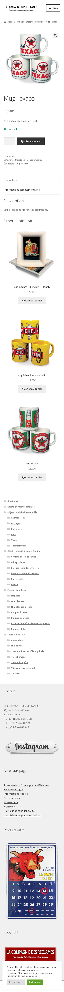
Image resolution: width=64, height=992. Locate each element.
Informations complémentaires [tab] (22, 189)
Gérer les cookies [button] (16, 982)
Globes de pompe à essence (25, 573)
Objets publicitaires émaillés (22, 512)
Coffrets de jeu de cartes (23, 556)
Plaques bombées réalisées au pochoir (30, 623)
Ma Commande (12, 798)
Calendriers (17, 640)
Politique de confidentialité (19, 810)
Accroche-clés (18, 517)
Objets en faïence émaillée (30, 21)
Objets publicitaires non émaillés (24, 551)
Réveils (14, 584)
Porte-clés (16, 528)
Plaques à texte (19, 612)
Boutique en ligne (13, 789)
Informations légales (16, 793)
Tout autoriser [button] (35, 982)
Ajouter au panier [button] (32, 300)
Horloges (15, 523)
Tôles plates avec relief (23, 668)
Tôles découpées (19, 662)
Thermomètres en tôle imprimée (27, 651)
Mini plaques (17, 601)
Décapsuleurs (18, 562)
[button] (55, 35)
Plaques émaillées (16, 590)
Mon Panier (10, 806)
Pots (13, 534)
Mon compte (11, 802)
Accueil (11, 21)
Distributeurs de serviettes (25, 567)
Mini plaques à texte (21, 606)
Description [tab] (10, 180)
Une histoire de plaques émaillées (22, 815)
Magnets (15, 595)
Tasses (14, 540)
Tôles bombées (19, 656)
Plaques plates (18, 629)
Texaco (24, 163)
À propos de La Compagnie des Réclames (26, 785)
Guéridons (12, 501)
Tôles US (15, 673)
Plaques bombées (20, 617)
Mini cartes (16, 645)
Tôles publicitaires (17, 634)
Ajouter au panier (31, 141)
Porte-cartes (17, 579)
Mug (18, 163)
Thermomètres (18, 545)
